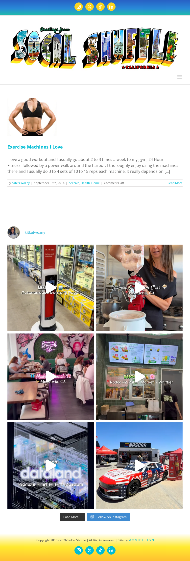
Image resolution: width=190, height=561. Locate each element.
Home (95, 183)
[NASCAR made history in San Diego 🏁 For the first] (139, 465)
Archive (74, 183)
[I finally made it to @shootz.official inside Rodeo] (139, 376)
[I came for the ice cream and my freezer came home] (139, 288)
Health (85, 183)
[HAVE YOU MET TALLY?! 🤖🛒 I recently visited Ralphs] (50, 288)
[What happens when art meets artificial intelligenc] (50, 465)
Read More (175, 183)
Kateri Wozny (21, 183)
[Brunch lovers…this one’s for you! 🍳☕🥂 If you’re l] (50, 376)
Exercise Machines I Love (35, 147)
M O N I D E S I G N (141, 540)
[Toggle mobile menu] (180, 76)
